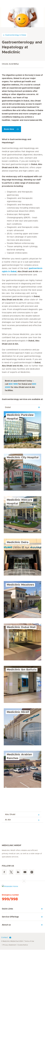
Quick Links (7, 909)
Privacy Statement (9, 945)
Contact (4, 937)
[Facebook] (4, 872)
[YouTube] (24, 872)
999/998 (10, 899)
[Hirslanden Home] (22, 887)
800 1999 (13, 384)
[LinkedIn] (18, 872)
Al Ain (8, 820)
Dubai (8, 407)
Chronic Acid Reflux (10, 64)
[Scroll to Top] (24, 881)
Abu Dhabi (10, 814)
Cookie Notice (23, 945)
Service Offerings (10, 917)
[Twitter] (11, 872)
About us (6, 925)
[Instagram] (31, 872)
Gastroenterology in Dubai (15, 35)
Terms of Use (29, 941)
